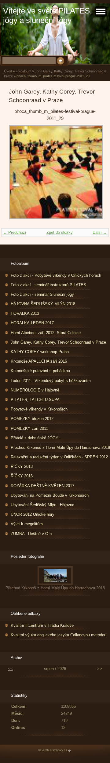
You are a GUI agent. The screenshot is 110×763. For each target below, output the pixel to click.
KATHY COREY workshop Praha (40, 351)
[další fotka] (91, 175)
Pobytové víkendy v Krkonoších (39, 409)
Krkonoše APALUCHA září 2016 (39, 361)
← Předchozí (14, 232)
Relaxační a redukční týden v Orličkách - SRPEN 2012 (59, 457)
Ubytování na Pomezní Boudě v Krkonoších (50, 495)
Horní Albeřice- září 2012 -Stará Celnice (46, 332)
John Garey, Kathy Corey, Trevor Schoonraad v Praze (58, 342)
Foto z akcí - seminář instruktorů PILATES (48, 285)
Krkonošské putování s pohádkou (40, 370)
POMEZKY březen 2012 (32, 418)
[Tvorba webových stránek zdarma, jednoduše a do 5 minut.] (70, 750)
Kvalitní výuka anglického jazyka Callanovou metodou (58, 635)
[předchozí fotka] (19, 175)
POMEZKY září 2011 (29, 428)
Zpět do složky (59, 232)
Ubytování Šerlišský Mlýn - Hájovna (42, 505)
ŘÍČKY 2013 (22, 466)
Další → (100, 232)
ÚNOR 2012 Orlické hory (32, 514)
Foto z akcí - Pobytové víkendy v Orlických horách (56, 275)
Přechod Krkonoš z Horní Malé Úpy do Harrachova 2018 (60, 447)
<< (10, 668)
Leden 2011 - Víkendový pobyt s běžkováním (51, 380)
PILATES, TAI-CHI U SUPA (35, 399)
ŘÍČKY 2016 (22, 476)
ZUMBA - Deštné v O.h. (32, 533)
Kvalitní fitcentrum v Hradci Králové (42, 625)
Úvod (8, 71)
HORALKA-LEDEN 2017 (32, 323)
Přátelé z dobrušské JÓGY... (36, 438)
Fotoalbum (23, 71)
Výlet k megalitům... (28, 524)
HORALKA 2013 (25, 313)
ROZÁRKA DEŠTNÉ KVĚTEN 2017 (42, 486)
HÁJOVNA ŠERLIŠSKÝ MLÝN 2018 (43, 304)
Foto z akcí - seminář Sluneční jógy (42, 294)
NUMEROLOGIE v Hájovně (35, 390)
